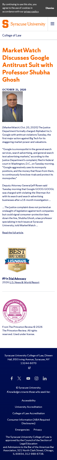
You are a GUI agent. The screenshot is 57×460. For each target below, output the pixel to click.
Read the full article (12, 232)
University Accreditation (28, 406)
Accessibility (29, 400)
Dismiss (50, 8)
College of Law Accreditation (28, 413)
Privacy (38, 429)
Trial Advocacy (17, 278)
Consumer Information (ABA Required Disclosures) (28, 421)
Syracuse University (30, 387)
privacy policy (31, 11)
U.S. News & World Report (24, 282)
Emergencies (22, 429)
